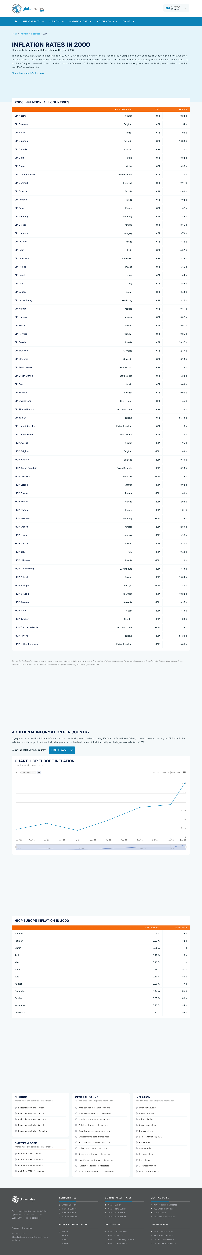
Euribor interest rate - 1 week (31, 1108)
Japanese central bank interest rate (94, 1154)
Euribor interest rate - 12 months (32, 1131)
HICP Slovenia (22, 602)
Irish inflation (145, 1160)
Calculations (105, 21)
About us (128, 21)
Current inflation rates (163, 1232)
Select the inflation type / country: (29, 750)
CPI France (20, 208)
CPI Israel (20, 275)
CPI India (19, 250)
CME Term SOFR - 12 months (31, 1171)
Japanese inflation (147, 1166)
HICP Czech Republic (26, 468)
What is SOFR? (114, 1205)
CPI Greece (20, 225)
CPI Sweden (21, 392)
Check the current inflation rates (28, 73)
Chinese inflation (146, 1131)
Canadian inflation (147, 1125)
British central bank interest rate (93, 1125)
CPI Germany (22, 216)
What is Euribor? (69, 1205)
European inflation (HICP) (150, 1137)
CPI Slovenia (21, 359)
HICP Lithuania (23, 560)
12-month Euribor (70, 1217)
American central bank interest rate (94, 1108)
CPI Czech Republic (25, 174)
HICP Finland (21, 501)
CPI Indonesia (22, 258)
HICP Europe (21, 493)
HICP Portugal (22, 585)
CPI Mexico (20, 308)
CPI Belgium (21, 124)
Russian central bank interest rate (94, 1166)
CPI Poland (20, 325)
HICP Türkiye (21, 635)
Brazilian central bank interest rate (94, 1119)
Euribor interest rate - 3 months (32, 1119)
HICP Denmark (22, 476)
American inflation (147, 1113)
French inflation (146, 1142)
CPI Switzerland (23, 401)
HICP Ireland (21, 543)
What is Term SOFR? (116, 1209)
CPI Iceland (21, 241)
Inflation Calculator (147, 1108)
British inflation (146, 1119)
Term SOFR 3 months (117, 1217)
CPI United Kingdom (25, 426)
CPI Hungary (21, 233)
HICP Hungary (22, 535)
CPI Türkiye (21, 417)
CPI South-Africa (24, 375)
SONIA (65, 1239)
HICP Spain (21, 610)
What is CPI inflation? (117, 1232)
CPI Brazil (20, 132)
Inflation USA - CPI (116, 1236)
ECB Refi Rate (159, 1213)
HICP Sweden (22, 619)
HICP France (21, 510)
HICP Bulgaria (22, 459)
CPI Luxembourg (23, 300)
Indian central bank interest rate (93, 1148)
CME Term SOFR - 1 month (29, 1154)
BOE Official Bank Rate (163, 1209)
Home (14, 34)
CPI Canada (21, 149)
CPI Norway (21, 317)
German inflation (146, 1148)
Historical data (79, 21)
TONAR (65, 1243)
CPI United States (24, 434)
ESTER (65, 1236)
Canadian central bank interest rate (94, 1131)
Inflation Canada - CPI (117, 1243)
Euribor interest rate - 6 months (32, 1125)
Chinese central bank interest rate (94, 1137)
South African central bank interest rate (96, 1171)
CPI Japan (20, 292)
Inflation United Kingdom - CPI (121, 1239)
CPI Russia (20, 342)
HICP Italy (20, 552)
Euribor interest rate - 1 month (31, 1113)
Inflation (55, 21)
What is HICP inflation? (163, 1236)
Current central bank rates (165, 1205)
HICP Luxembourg (24, 568)
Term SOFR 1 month (116, 1213)
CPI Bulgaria (21, 141)
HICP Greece (21, 526)
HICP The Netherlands (26, 627)
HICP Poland (21, 577)
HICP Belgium (22, 451)
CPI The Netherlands (26, 409)
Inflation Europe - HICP (163, 1239)
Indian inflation (146, 1154)
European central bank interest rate (94, 1142)
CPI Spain (20, 384)
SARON (65, 1232)
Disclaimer (16, 1228)
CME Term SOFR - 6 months (30, 1165)
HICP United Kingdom (26, 644)
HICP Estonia (21, 484)
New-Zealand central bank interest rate (96, 1160)
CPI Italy (19, 283)
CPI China (20, 166)
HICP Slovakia (22, 594)
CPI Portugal (21, 334)
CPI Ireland (20, 266)
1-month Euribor (69, 1209)
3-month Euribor (69, 1213)
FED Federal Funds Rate (164, 1217)
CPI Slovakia (21, 350)
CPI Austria (21, 116)
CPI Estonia (21, 191)
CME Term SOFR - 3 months (30, 1159)
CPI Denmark (21, 183)
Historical (35, 34)
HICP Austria (21, 443)
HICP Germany (22, 518)
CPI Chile (19, 157)
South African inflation (149, 1171)
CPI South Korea (23, 367)
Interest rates (32, 21)
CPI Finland (21, 199)
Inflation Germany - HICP (164, 1243)
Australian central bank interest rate (95, 1113)
